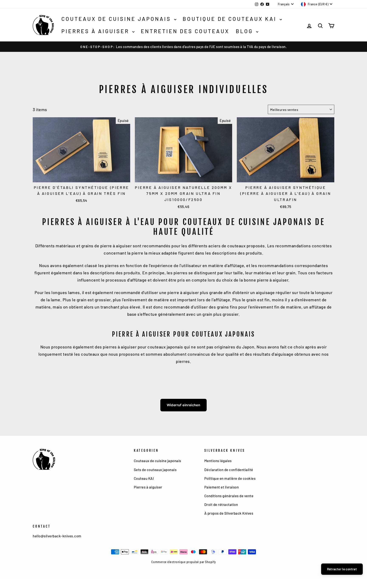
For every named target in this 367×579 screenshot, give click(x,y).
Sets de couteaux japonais (155, 469)
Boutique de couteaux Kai (231, 19)
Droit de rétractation (221, 504)
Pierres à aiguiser (96, 31)
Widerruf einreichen (183, 405)
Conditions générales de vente (229, 496)
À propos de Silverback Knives (228, 513)
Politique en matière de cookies (230, 478)
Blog (245, 31)
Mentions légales (218, 461)
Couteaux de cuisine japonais (117, 19)
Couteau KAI (144, 478)
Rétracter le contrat (342, 569)
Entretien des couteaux (185, 31)
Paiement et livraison (221, 487)
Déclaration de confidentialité (228, 469)
